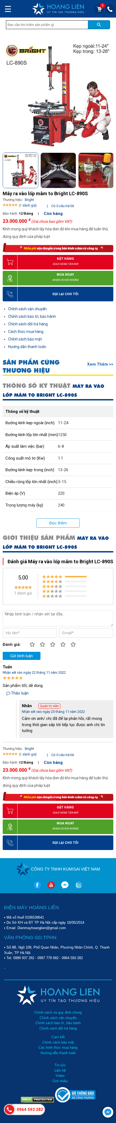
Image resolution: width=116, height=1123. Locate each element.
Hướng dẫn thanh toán (27, 347)
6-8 (61, 446)
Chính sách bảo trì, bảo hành (32, 316)
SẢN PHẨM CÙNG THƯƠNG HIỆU (31, 366)
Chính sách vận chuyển (27, 309)
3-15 (62, 481)
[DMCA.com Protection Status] (38, 1101)
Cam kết (58, 1037)
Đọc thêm (58, 523)
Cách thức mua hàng (25, 331)
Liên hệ (60, 1070)
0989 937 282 (23, 958)
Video (60, 1076)
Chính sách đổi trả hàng (28, 324)
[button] (108, 168)
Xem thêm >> (100, 364)
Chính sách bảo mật (25, 339)
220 (61, 493)
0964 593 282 (72, 958)
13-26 (63, 469)
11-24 (63, 422)
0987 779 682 (48, 958)
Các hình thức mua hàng (58, 1048)
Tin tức (60, 1065)
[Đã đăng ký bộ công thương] (75, 1101)
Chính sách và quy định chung (58, 1012)
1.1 (60, 458)
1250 (62, 434)
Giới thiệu (60, 1081)
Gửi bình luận (21, 655)
